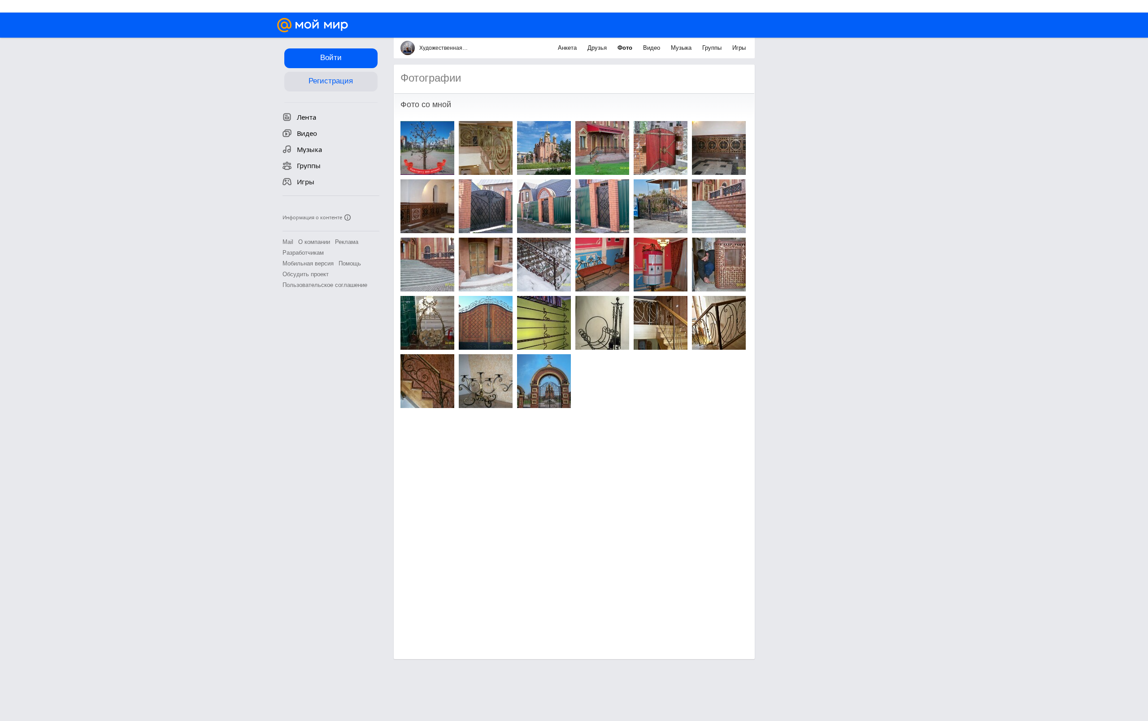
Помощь (350, 263)
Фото (625, 47)
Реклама (346, 242)
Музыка (682, 47)
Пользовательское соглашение (325, 285)
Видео (652, 47)
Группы (712, 47)
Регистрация (331, 81)
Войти (331, 57)
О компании (314, 242)
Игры (739, 47)
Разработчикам (303, 252)
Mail (288, 242)
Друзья (598, 47)
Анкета (568, 47)
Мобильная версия (308, 263)
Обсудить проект (306, 274)
